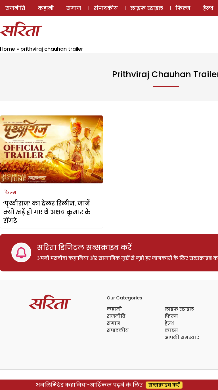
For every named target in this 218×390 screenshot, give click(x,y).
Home (7, 48)
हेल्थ (169, 323)
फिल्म (182, 8)
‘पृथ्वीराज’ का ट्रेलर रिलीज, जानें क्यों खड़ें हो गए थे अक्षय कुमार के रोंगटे (47, 212)
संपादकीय (106, 8)
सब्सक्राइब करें (164, 385)
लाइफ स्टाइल (146, 8)
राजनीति (15, 8)
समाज (73, 8)
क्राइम (171, 330)
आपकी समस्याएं (182, 337)
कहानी (46, 8)
